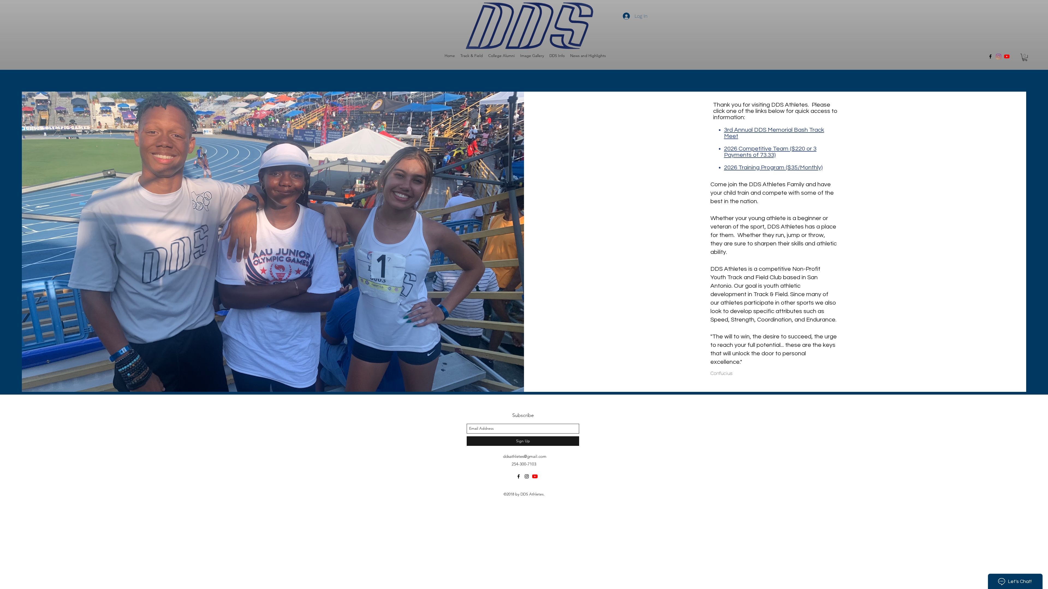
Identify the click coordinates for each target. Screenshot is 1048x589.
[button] (472, 55)
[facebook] (990, 56)
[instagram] (526, 476)
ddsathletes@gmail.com (524, 456)
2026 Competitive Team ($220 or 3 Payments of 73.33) (770, 152)
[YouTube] (1007, 56)
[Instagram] (998, 56)
